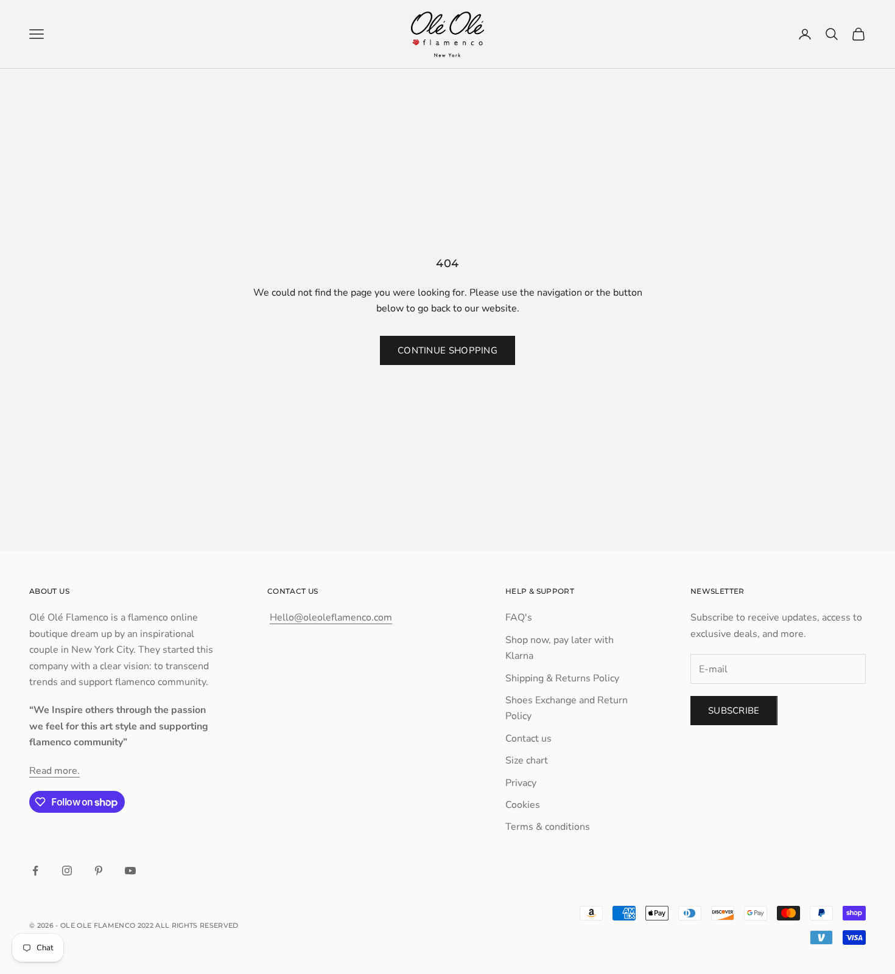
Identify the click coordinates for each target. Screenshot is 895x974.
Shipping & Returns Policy (562, 678)
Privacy (520, 783)
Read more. (54, 770)
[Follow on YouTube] (130, 870)
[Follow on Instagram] (67, 870)
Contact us (528, 738)
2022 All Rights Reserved (188, 925)
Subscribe (734, 710)
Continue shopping (447, 350)
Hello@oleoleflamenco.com (331, 617)
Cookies (522, 805)
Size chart (526, 760)
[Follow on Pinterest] (99, 870)
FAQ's (518, 617)
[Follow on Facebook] (35, 870)
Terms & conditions (547, 826)
